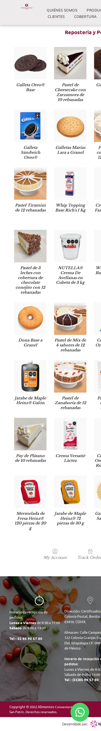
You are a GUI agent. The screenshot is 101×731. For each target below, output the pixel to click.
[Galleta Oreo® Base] (30, 63)
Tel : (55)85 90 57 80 (81, 679)
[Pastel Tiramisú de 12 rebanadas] (30, 183)
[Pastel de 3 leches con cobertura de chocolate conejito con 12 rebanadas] (30, 246)
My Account (55, 557)
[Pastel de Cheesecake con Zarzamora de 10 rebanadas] (70, 63)
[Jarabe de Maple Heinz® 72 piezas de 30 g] (70, 491)
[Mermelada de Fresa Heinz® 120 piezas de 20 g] (30, 491)
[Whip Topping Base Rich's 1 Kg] (70, 183)
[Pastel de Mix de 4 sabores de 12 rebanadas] (70, 318)
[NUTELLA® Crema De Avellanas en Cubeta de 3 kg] (70, 246)
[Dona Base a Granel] (30, 318)
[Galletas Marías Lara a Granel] (70, 126)
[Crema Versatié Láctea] (70, 434)
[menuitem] (62, 10)
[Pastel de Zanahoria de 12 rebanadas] (70, 376)
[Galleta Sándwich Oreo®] (30, 126)
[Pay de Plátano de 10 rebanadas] (30, 434)
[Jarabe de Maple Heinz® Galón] (30, 376)
